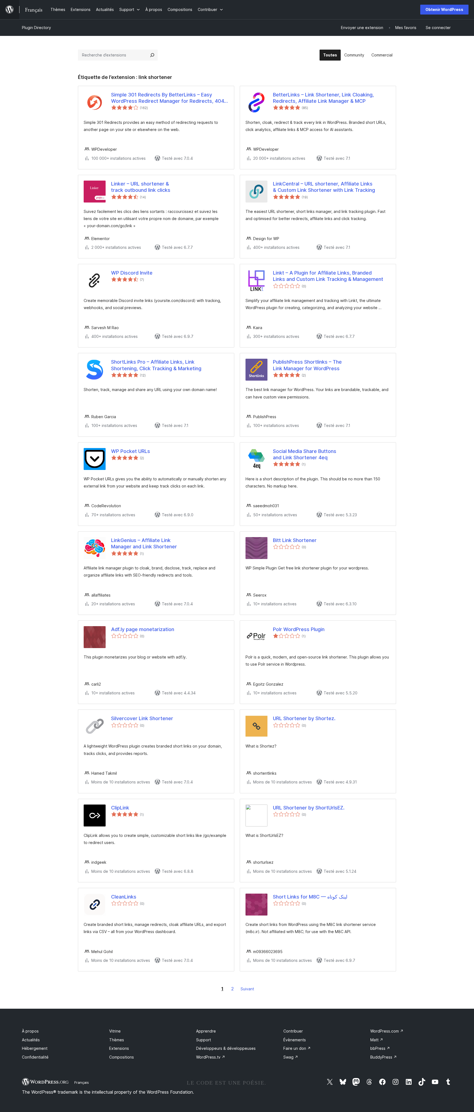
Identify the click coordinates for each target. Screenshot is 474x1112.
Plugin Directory (36, 27)
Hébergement (34, 1048)
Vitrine (115, 1031)
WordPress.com (387, 1031)
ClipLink (120, 808)
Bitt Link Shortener (295, 540)
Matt (376, 1039)
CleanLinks (123, 897)
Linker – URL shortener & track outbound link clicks (140, 187)
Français (81, 1082)
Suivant (247, 988)
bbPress (380, 1048)
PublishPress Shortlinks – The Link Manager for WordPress (307, 365)
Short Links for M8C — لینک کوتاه (310, 897)
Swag (290, 1057)
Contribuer (293, 1031)
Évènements (294, 1039)
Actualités (31, 1039)
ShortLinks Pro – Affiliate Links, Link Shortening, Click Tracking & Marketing (156, 365)
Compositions (121, 1057)
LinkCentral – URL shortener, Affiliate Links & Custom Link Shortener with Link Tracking (324, 187)
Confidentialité (35, 1057)
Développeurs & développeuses (226, 1048)
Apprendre (206, 1031)
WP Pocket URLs (130, 451)
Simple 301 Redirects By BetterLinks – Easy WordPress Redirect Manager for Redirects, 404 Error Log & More (167, 98)
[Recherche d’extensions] (152, 55)
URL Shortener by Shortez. (304, 718)
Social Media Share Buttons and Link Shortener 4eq (304, 454)
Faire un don (297, 1048)
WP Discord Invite (132, 273)
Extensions (119, 1048)
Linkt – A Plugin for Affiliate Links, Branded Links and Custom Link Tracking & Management (328, 276)
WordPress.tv (210, 1057)
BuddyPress (383, 1057)
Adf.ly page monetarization (142, 629)
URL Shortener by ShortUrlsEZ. (309, 808)
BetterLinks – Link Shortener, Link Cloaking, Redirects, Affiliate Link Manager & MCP (323, 98)
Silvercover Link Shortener (142, 718)
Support (203, 1039)
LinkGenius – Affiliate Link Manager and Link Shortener (144, 543)
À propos (30, 1031)
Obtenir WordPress (444, 9)
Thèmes (116, 1039)
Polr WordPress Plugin (299, 629)
